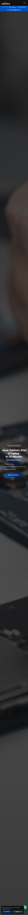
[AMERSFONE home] (5, 3)
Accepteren (7, 911)
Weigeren (18, 911)
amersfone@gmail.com (15, 10)
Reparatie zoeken (13, 475)
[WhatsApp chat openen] (25, 907)
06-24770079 (22, 7)
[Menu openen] (24, 2)
